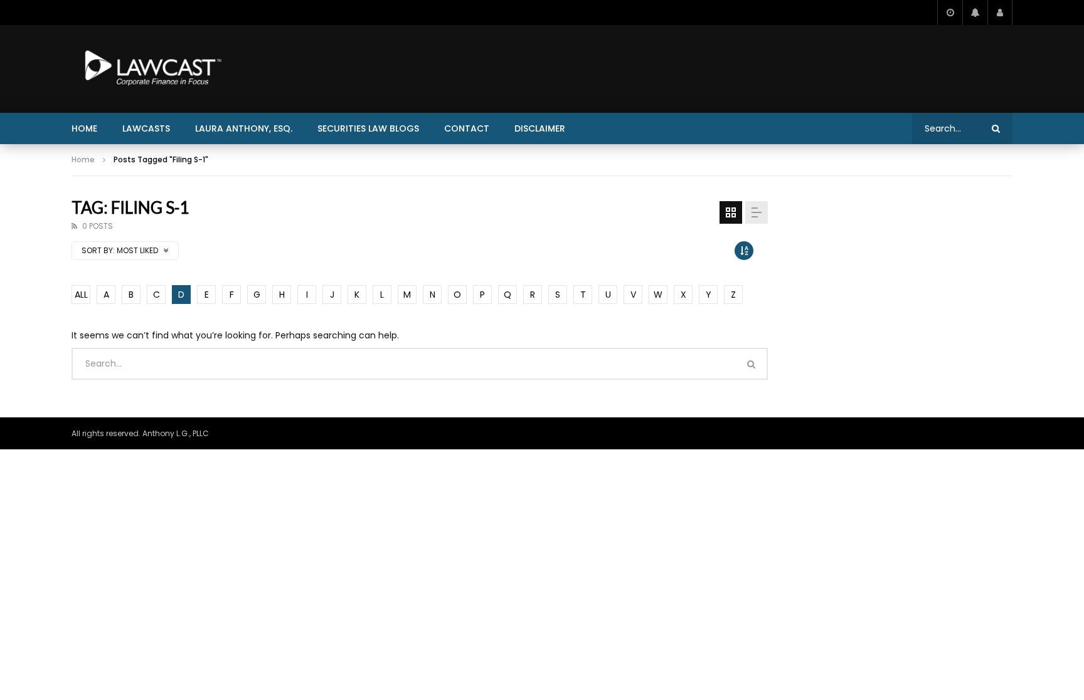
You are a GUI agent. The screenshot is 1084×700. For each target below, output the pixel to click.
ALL (81, 294)
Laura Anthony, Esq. (243, 128)
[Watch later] (949, 12)
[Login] (999, 12)
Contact (466, 128)
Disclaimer (539, 128)
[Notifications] (974, 12)
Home (84, 128)
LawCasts (146, 128)
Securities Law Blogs (368, 128)
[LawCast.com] (151, 69)
